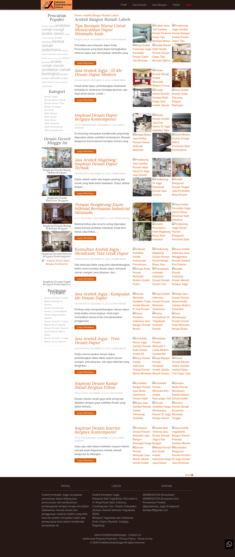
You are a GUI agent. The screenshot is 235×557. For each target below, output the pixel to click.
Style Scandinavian (53, 130)
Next (188, 475)
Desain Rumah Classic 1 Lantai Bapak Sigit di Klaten (56, 331)
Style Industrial (51, 123)
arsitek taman (53, 33)
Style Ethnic (50, 120)
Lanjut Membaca (85, 63)
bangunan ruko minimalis (54, 58)
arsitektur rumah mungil (56, 27)
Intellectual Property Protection (100, 538)
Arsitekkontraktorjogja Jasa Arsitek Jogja (56, 5)
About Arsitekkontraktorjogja (110, 535)
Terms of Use (145, 538)
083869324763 (151, 494)
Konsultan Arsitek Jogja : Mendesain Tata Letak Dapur (102, 251)
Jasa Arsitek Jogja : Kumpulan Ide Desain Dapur (102, 296)
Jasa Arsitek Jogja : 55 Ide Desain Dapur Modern (102, 72)
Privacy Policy (127, 538)
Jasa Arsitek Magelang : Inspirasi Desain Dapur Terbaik (102, 164)
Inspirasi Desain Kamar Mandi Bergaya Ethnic (102, 385)
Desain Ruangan (52, 106)
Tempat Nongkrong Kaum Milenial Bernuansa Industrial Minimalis (102, 209)
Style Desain (50, 116)
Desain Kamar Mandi (55, 100)
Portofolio (49, 110)
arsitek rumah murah (53, 64)
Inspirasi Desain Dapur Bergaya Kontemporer (102, 117)
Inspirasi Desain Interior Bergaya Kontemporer (102, 430)
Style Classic (50, 113)
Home (77, 15)
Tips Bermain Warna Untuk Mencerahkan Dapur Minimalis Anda (102, 30)
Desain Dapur (51, 96)
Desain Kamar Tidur (54, 103)
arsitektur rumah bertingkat (56, 71)
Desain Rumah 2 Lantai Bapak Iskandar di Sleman (56, 301)
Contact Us (134, 535)
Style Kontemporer (53, 126)
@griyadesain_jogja (154, 506)
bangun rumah (48, 26)
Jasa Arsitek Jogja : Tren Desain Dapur (102, 341)
